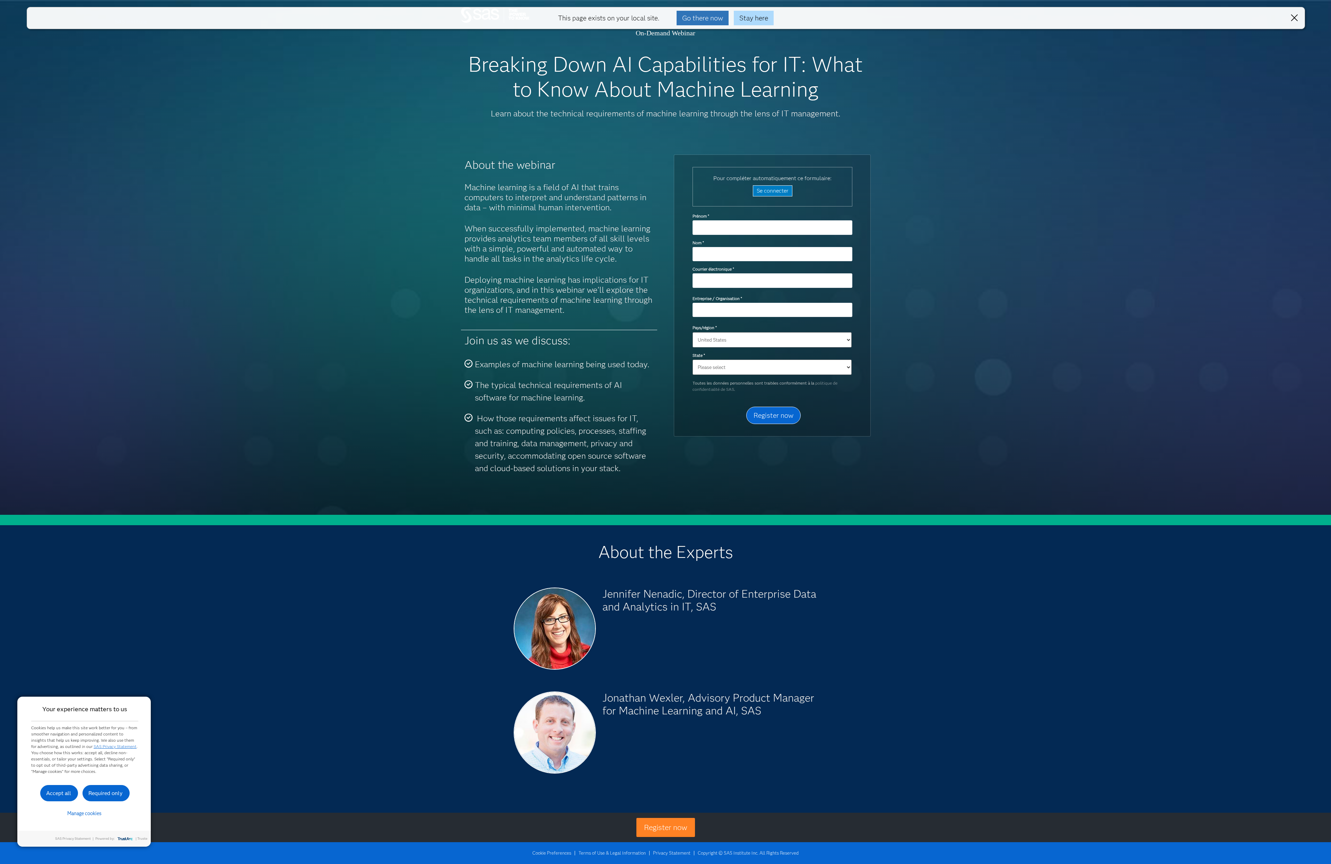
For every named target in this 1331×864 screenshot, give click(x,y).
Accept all (58, 793)
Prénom (701, 216)
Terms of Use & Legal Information (612, 853)
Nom (698, 242)
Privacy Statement (671, 853)
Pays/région (704, 327)
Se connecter (773, 190)
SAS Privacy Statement (115, 746)
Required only (105, 793)
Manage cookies (84, 813)
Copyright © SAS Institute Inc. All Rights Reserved (748, 853)
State (699, 355)
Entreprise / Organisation (717, 298)
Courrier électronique (713, 269)
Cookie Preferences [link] (551, 853)
